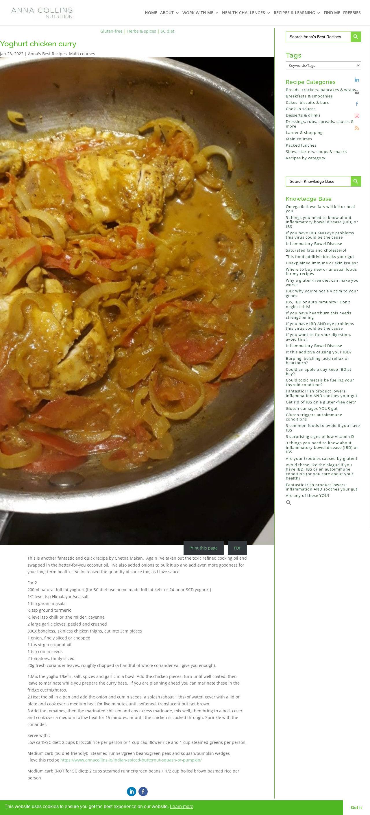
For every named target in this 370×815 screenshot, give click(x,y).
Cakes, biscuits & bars (307, 102)
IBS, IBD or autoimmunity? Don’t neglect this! (318, 304)
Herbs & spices (141, 31)
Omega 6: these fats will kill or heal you (320, 209)
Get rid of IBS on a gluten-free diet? (321, 402)
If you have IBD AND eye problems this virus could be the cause (320, 235)
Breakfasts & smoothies (309, 96)
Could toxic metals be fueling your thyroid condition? (320, 382)
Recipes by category (305, 158)
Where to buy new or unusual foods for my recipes (321, 271)
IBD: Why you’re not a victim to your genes (322, 293)
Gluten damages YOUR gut (312, 408)
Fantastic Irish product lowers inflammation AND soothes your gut (322, 393)
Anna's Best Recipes (47, 53)
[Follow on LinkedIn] (131, 791)
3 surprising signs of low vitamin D (320, 436)
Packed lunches (301, 145)
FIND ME (332, 13)
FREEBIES (352, 13)
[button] (289, 504)
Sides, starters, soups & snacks (316, 151)
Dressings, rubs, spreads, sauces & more (320, 124)
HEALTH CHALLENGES (243, 13)
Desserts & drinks (303, 115)
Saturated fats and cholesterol (316, 250)
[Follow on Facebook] (143, 791)
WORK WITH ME (197, 13)
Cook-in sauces (301, 108)
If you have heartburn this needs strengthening (318, 315)
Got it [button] (356, 807)
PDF (237, 548)
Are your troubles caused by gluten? (322, 458)
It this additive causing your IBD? (319, 352)
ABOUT (167, 13)
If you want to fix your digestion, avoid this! (318, 337)
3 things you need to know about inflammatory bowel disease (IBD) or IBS (322, 222)
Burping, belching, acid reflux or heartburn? (317, 361)
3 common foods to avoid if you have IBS (323, 428)
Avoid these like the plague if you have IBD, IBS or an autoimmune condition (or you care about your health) (320, 471)
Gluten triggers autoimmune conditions (314, 417)
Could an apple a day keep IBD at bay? (319, 372)
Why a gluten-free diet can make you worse (322, 282)
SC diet (167, 31)
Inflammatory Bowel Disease (314, 243)
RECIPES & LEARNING (294, 13)
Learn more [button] (181, 806)
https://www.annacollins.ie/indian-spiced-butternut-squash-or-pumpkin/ (131, 760)
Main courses (82, 53)
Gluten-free (111, 31)
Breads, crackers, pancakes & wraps (321, 89)
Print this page (203, 548)
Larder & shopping (304, 132)
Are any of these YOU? (308, 495)
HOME (151, 13)
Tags (293, 55)
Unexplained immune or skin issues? (322, 262)
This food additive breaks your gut (320, 256)
